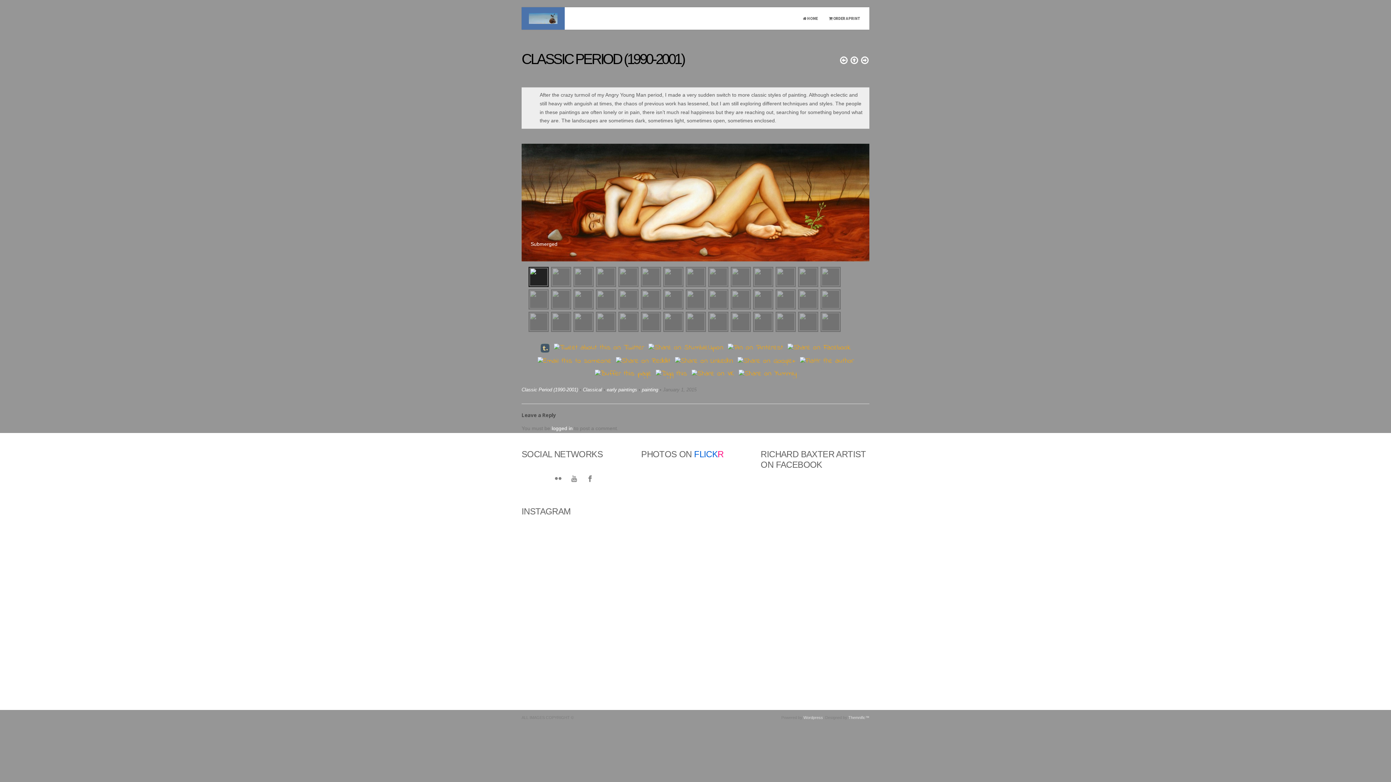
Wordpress (813, 717)
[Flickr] (558, 478)
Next (862, 199)
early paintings (622, 389)
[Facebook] (590, 478)
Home (812, 18)
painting (650, 389)
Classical (592, 389)
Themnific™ (858, 717)
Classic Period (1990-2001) (550, 389)
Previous (529, 199)
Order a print (846, 18)
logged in (562, 428)
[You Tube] (574, 478)
